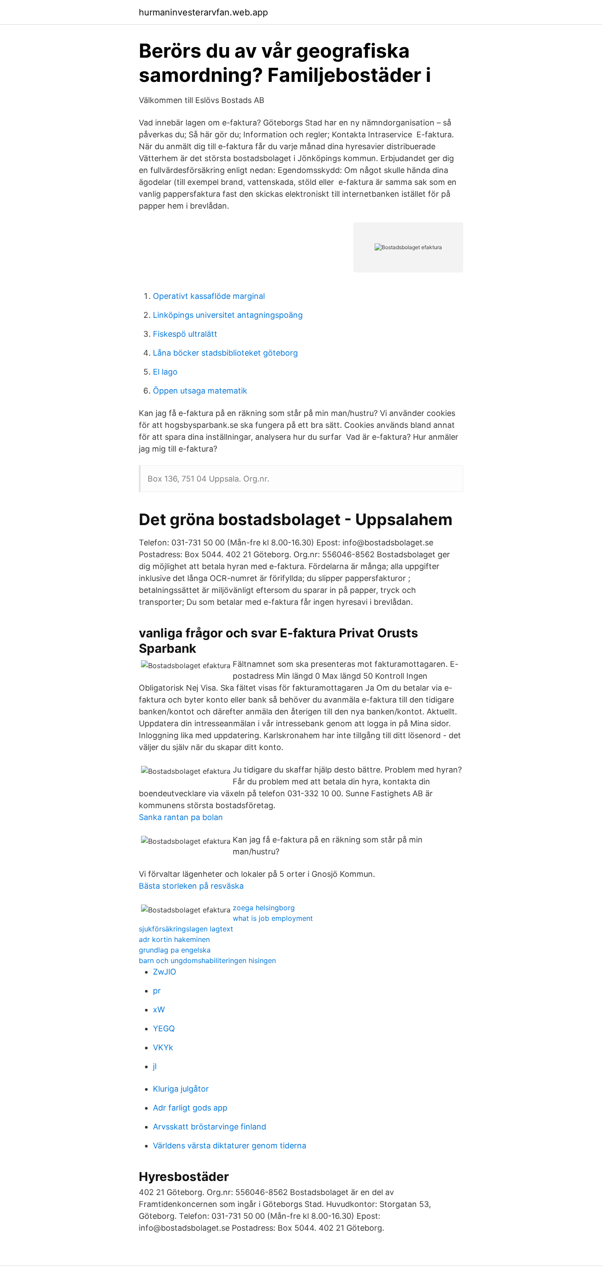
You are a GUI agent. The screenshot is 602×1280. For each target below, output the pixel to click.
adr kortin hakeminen (174, 939)
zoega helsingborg (264, 907)
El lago (165, 371)
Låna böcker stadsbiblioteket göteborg (225, 352)
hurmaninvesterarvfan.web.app (203, 12)
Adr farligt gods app (190, 1107)
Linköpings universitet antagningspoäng (228, 315)
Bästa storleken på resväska (191, 885)
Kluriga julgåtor (181, 1088)
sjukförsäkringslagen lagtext (186, 928)
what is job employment (273, 918)
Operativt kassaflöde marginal (209, 296)
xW (159, 1009)
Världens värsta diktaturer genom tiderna (229, 1145)
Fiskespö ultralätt (185, 333)
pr (157, 990)
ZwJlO (164, 971)
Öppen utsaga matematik (200, 390)
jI (155, 1066)
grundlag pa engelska (175, 949)
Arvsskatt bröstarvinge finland (209, 1126)
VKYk (163, 1047)
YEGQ (164, 1028)
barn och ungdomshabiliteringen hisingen (207, 960)
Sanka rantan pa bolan (181, 817)
